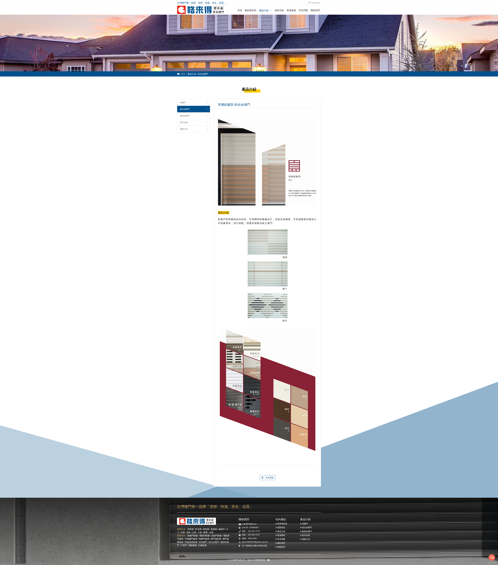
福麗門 (182, 102)
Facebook (315, 2)
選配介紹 (183, 128)
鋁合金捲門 (184, 109)
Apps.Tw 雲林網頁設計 (256, 560)
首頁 (239, 10)
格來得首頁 (282, 523)
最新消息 (279, 10)
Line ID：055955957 (250, 527)
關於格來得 (250, 10)
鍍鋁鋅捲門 (184, 115)
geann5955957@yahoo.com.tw (255, 541)
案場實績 (291, 10)
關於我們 (281, 542)
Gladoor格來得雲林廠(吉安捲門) (200, 10)
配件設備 (183, 122)
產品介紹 (264, 10)
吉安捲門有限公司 (238, 560)
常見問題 (303, 10)
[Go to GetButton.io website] (492, 562)
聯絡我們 (315, 10)
